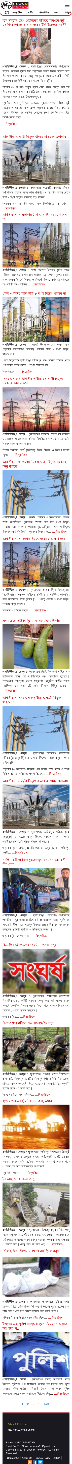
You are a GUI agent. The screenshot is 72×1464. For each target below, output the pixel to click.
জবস (56, 12)
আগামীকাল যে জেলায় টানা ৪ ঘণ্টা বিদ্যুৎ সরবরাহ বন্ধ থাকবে (34, 464)
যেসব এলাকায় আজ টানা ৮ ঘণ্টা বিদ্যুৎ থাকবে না (34, 293)
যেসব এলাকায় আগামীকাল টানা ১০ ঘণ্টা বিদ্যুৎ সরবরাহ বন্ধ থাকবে (33, 380)
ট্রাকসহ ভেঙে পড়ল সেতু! (19, 1179)
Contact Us (13, 1458)
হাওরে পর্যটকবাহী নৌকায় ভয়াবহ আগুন (27, 1101)
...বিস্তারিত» (10, 123)
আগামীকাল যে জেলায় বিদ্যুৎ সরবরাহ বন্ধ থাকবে (34, 538)
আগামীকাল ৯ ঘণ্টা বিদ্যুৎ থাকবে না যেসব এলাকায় (35, 781)
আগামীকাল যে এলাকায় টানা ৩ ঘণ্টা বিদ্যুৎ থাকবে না (35, 216)
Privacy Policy (42, 1458)
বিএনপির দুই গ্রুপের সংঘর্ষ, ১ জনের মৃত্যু (29, 944)
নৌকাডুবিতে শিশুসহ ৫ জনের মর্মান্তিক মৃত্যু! (31, 1250)
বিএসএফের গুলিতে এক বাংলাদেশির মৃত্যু (28, 1023)
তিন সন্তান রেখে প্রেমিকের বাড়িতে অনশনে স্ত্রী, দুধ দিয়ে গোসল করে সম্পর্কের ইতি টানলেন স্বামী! (34, 22)
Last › (47, 1403)
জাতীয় (30, 12)
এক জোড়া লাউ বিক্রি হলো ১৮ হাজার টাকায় (31, 620)
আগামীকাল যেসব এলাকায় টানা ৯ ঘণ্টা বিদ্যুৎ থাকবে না (32, 699)
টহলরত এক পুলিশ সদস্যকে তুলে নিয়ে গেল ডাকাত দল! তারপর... (35, 1326)
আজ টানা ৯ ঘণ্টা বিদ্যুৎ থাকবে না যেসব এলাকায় (34, 136)
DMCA (56, 1458)
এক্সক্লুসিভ (17, 12)
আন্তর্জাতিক (44, 12)
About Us (27, 1458)
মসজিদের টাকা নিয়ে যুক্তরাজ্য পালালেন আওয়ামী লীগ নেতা (34, 862)
